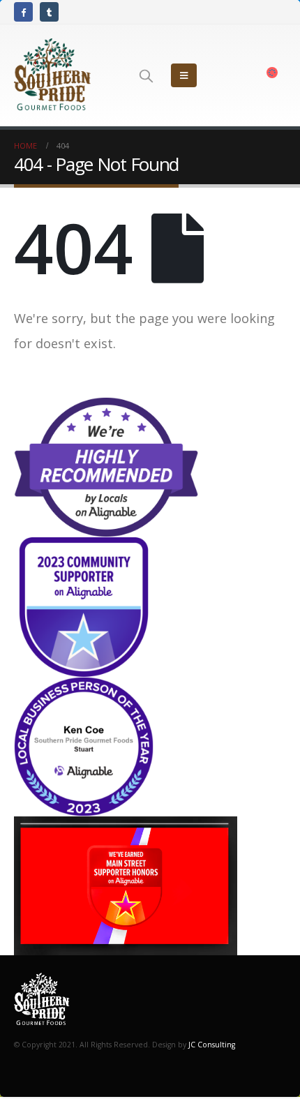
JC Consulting (211, 1044)
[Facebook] (23, 11)
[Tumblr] (49, 11)
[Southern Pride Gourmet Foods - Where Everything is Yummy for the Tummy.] (52, 75)
